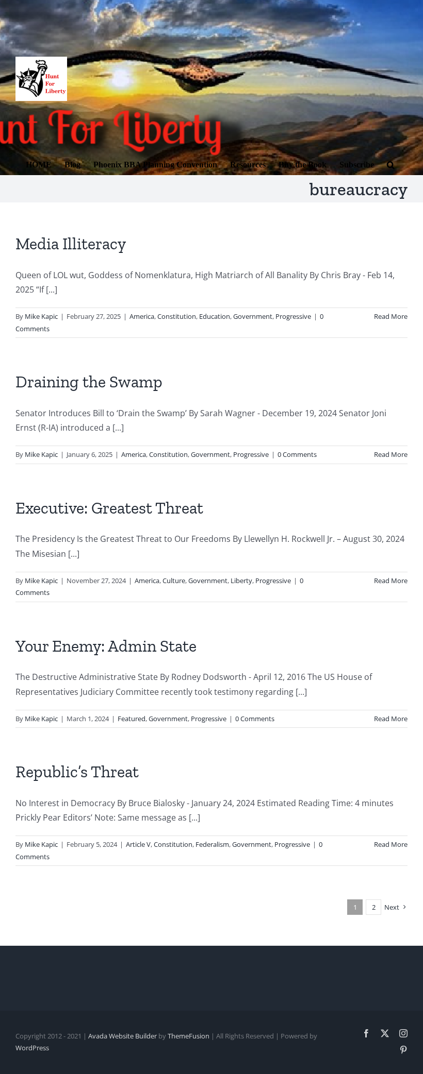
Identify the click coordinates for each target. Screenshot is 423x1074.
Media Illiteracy (70, 243)
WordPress (32, 1047)
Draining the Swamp (88, 381)
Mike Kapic (41, 316)
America (141, 316)
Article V (138, 844)
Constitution (176, 316)
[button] (391, 163)
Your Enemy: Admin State (106, 646)
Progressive (293, 316)
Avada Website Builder (122, 1036)
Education (214, 316)
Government (252, 316)
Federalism (212, 844)
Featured (131, 718)
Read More (391, 316)
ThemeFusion (188, 1036)
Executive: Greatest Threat (109, 508)
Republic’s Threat (77, 771)
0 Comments (297, 454)
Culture (173, 580)
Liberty (241, 580)
